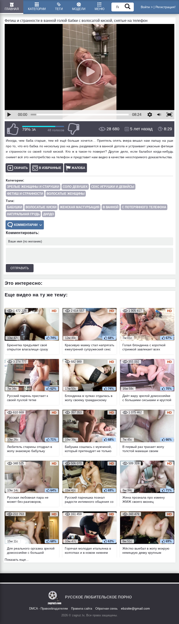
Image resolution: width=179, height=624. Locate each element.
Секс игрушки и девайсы (112, 186)
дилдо (48, 214)
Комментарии (26, 225)
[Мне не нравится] (73, 129)
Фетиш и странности (25, 193)
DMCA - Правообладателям (48, 608)
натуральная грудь (23, 214)
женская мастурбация (79, 207)
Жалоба (78, 168)
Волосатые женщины (66, 193)
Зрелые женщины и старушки (33, 186)
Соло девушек (75, 186)
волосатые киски (41, 207)
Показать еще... (17, 559)
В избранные (50, 168)
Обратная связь (106, 608)
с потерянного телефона (144, 207)
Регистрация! (165, 7)
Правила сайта (81, 608)
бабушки (14, 207)
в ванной (110, 207)
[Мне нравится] (13, 129)
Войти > (147, 7)
